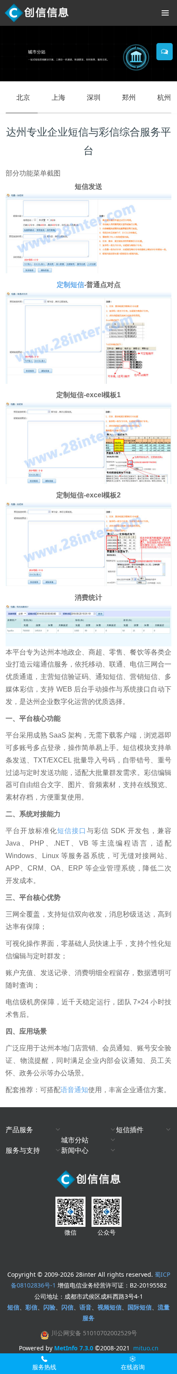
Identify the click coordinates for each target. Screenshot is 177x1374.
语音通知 (74, 1089)
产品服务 (19, 1129)
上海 (58, 97)
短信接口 (72, 830)
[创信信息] (36, 13)
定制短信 (70, 284)
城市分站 (74, 1140)
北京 (23, 97)
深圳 (94, 97)
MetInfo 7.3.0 (73, 1348)
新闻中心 (74, 1150)
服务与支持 (23, 1150)
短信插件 (129, 1129)
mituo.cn (146, 1348)
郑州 (129, 97)
